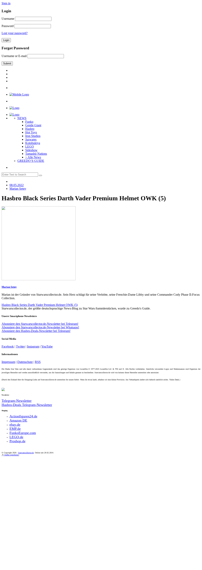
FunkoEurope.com (22, 433)
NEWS (21, 118)
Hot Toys (31, 132)
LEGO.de (16, 437)
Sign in (6, 3)
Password (8, 26)
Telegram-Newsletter (17, 401)
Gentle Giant (33, 125)
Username (8, 18)
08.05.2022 (16, 185)
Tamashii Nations (36, 153)
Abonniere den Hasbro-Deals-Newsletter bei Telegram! (36, 331)
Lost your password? (15, 33)
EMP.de (15, 429)
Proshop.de (17, 441)
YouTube (47, 346)
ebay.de (14, 425)
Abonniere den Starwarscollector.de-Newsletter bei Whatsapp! (40, 327)
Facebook (8, 346)
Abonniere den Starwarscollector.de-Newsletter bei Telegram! (40, 323)
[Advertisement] (101, 485)
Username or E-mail (14, 56)
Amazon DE (18, 420)
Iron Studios (32, 136)
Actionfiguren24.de (23, 416)
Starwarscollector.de (26, 453)
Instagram (33, 346)
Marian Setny (9, 286)
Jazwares (30, 139)
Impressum (8, 362)
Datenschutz (25, 362)
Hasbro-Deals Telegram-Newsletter (27, 405)
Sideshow (31, 150)
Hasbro (29, 128)
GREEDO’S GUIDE (30, 160)
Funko (29, 121)
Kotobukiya (32, 143)
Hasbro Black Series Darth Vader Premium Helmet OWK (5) (40, 305)
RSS (38, 362)
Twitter (20, 346)
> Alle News (33, 157)
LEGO (29, 146)
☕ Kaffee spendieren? (10, 455)
